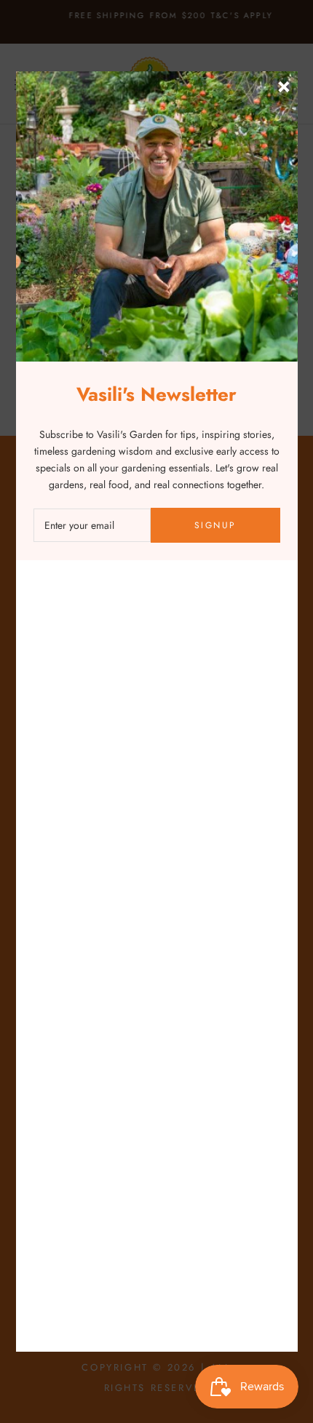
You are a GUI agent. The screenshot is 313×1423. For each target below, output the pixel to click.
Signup (215, 525)
